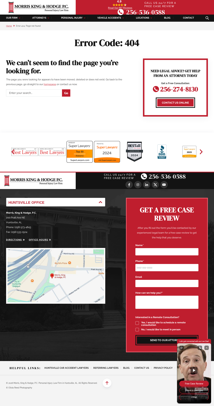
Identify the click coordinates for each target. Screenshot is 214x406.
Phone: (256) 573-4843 (18, 227)
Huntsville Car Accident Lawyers (66, 368)
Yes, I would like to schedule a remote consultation (163, 323)
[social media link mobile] (129, 184)
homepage (50, 84)
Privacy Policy (163, 368)
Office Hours (38, 240)
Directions (14, 240)
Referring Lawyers (106, 368)
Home (9, 26)
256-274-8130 (179, 88)
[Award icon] (24, 152)
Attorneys (39, 17)
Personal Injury (72, 17)
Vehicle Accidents (109, 17)
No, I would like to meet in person (160, 329)
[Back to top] (107, 383)
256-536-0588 (145, 12)
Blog (167, 17)
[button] (12, 151)
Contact (188, 17)
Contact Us (141, 368)
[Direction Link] (55, 250)
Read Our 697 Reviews (120, 8)
